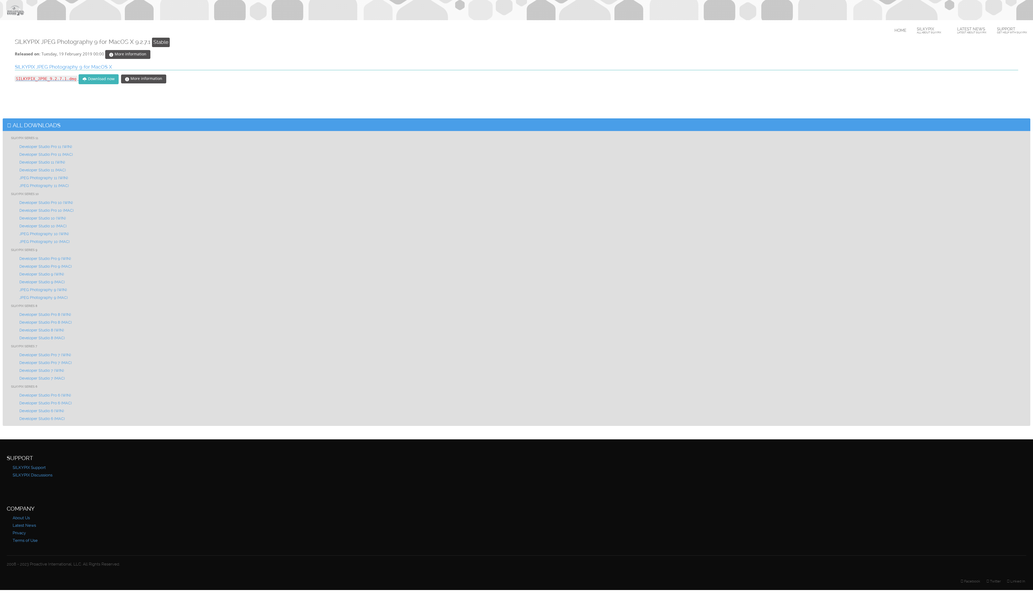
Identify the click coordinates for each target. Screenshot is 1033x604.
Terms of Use (25, 540)
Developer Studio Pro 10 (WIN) (46, 202)
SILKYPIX (929, 30)
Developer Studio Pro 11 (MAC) (46, 154)
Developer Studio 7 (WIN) (41, 370)
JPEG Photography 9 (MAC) (43, 297)
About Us (21, 517)
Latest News (971, 30)
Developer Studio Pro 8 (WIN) (45, 314)
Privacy (19, 533)
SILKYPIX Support (29, 467)
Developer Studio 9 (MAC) (42, 282)
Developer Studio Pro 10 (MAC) (46, 210)
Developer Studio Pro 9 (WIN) (45, 258)
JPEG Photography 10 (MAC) (44, 241)
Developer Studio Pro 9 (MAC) (45, 266)
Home (900, 30)
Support (1012, 30)
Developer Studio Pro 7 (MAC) (45, 363)
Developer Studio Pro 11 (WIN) (45, 146)
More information (130, 54)
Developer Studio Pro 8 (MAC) (45, 322)
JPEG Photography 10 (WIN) (44, 234)
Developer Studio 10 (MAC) (43, 226)
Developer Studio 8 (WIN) (41, 330)
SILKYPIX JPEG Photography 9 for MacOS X (63, 67)
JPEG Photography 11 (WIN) (43, 178)
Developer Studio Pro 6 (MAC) (45, 403)
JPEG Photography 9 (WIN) (43, 290)
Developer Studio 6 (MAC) (42, 418)
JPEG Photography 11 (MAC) (44, 185)
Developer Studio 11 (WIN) (42, 162)
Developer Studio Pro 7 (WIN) (45, 355)
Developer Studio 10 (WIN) (42, 218)
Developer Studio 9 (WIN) (41, 274)
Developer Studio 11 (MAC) (42, 170)
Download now (101, 78)
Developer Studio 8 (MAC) (42, 338)
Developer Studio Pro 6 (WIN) (45, 395)
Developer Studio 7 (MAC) (42, 378)
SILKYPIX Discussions (32, 475)
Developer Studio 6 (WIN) (41, 411)
